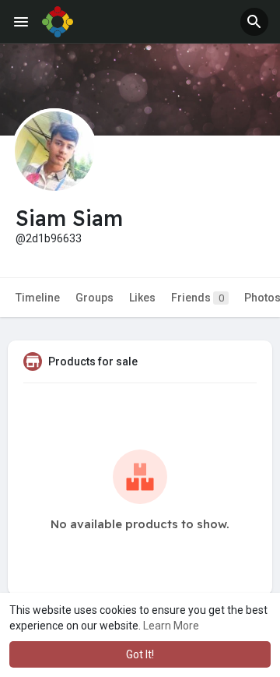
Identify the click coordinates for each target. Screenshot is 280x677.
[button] (254, 22)
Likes (142, 297)
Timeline (38, 297)
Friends (197, 297)
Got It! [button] (140, 654)
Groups (94, 297)
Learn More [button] (171, 625)
